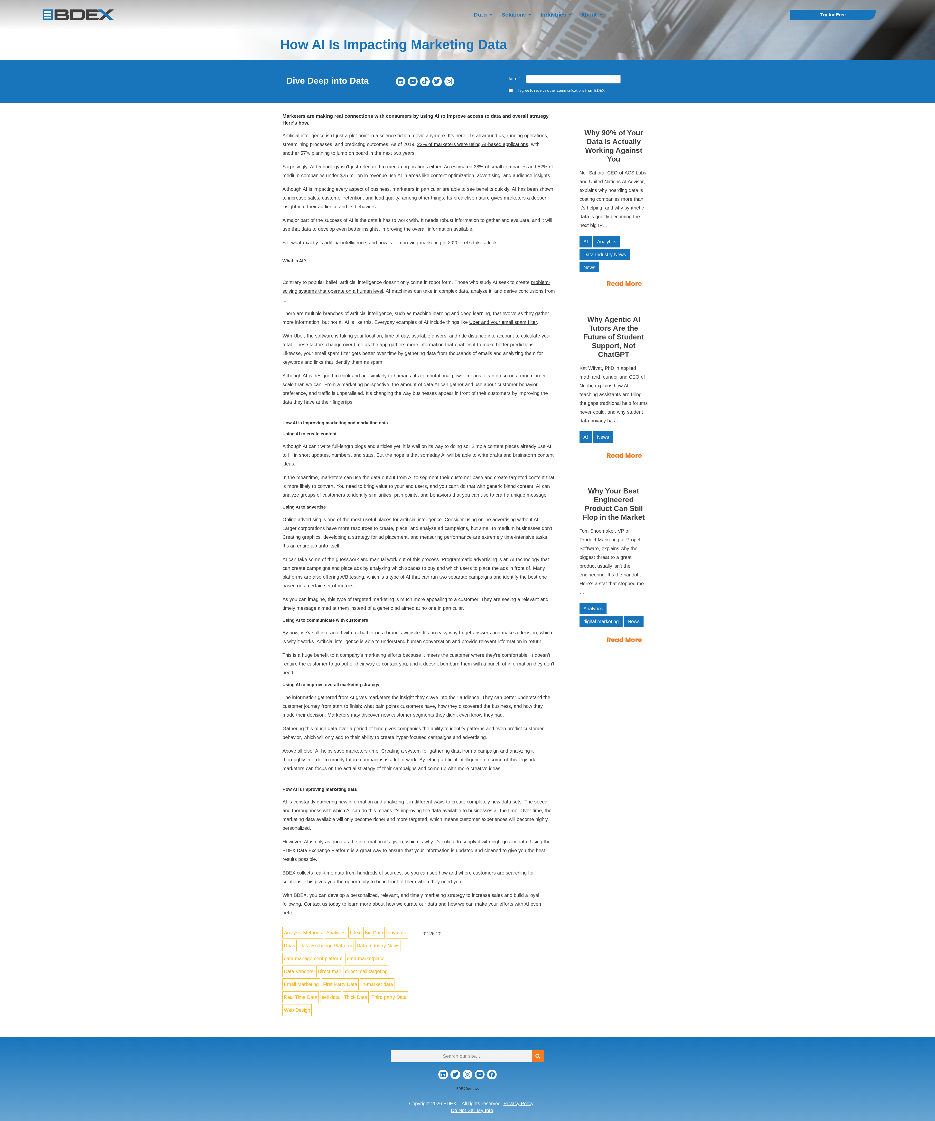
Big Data (374, 932)
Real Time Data (300, 997)
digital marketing (601, 621)
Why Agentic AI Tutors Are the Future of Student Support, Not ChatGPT (613, 336)
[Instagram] (449, 81)
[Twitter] (437, 81)
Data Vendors (298, 971)
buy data (397, 932)
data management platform (313, 958)
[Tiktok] (425, 81)
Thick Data (355, 997)
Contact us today (322, 904)
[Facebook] (492, 1074)
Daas (289, 945)
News (589, 267)
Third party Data (389, 997)
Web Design (297, 1010)
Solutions (514, 14)
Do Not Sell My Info (472, 1110)
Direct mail (329, 971)
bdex (355, 932)
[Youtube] (413, 81)
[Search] (538, 1056)
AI (585, 241)
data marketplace (365, 958)
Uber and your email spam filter (503, 322)
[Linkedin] (400, 81)
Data (480, 14)
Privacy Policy (518, 1103)
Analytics (336, 932)
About (589, 14)
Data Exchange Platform (325, 945)
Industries (553, 14)
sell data (331, 997)
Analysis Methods (303, 932)
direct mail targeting (366, 971)
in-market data (377, 984)
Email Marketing (301, 984)
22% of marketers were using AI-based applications (472, 144)
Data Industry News (378, 945)
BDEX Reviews (467, 1088)
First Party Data (340, 984)
